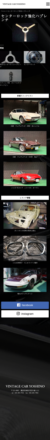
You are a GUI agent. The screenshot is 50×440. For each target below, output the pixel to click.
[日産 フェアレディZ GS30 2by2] (25, 154)
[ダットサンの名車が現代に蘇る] (25, 228)
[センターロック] (34, 57)
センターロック (29, 64)
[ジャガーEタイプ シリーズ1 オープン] (25, 185)
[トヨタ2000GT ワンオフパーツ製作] (25, 260)
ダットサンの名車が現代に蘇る (25, 231)
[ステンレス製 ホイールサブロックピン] (11, 75)
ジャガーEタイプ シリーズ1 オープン (25, 188)
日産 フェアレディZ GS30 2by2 (25, 157)
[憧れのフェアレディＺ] (25, 291)
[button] (48, 4)
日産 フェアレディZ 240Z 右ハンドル (25, 126)
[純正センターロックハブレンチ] (11, 57)
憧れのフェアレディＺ (25, 294)
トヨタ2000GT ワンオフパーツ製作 (25, 263)
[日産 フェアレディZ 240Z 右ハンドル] (25, 124)
